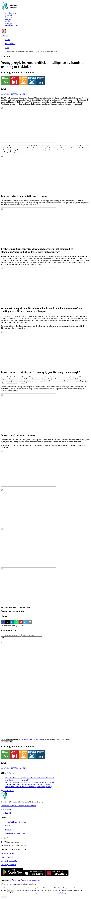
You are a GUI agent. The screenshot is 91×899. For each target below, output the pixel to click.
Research (8, 17)
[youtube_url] (7, 813)
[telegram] (25, 622)
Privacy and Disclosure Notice (31, 739)
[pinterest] (21, 622)
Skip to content (6, 2)
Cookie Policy (61, 893)
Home (7, 40)
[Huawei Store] (57, 876)
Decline (10, 890)
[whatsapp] (16, 622)
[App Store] (34, 876)
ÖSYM (8, 826)
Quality (8, 21)
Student (8, 19)
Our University (10, 13)
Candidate (8, 23)
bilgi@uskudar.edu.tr (8, 853)
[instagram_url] (5, 813)
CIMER (8, 830)
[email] (30, 622)
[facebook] (3, 622)
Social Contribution (12, 25)
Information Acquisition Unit (15, 833)
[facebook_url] (2, 813)
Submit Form (8, 742)
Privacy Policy (6, 809)
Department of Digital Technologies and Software (18, 806)
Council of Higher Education (15, 822)
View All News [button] (8, 791)
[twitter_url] (3, 813)
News (7, 48)
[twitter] (7, 622)
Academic (8, 15)
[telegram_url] (9, 813)
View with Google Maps (9, 861)
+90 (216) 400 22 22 (8, 857)
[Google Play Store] (12, 876)
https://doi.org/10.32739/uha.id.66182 (14, 94)
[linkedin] (12, 622)
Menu (5, 36)
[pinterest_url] (11, 813)
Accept (4, 897)
